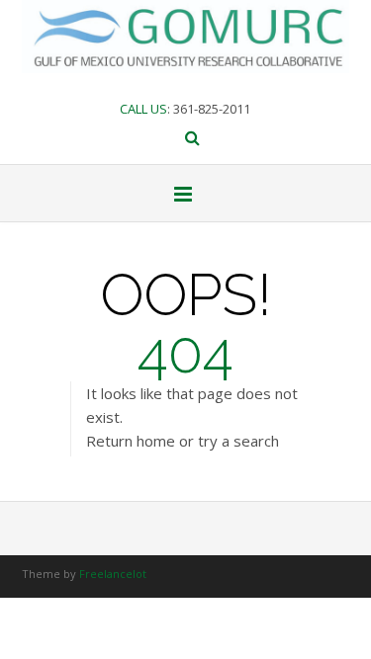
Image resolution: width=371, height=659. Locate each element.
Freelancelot (112, 573)
